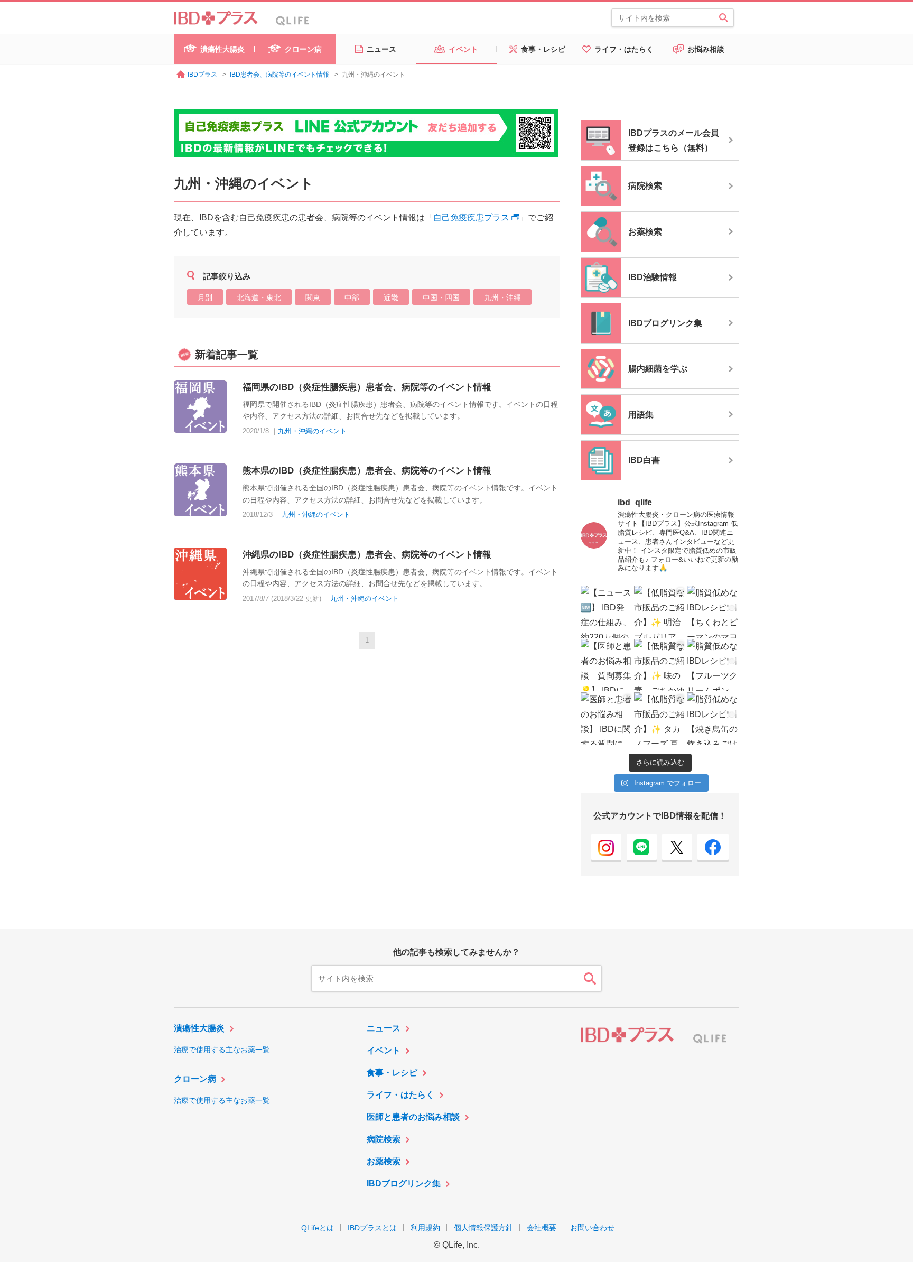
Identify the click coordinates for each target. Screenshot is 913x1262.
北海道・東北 (259, 297)
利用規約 (425, 1227)
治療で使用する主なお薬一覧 (222, 1049)
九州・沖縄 (502, 297)
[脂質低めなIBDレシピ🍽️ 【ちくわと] (713, 612)
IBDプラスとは (372, 1227)
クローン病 (195, 1078)
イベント (383, 1050)
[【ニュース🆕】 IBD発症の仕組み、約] (607, 612)
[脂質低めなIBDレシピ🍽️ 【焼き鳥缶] (713, 718)
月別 (205, 297)
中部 (351, 297)
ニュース (383, 1028)
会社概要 (541, 1227)
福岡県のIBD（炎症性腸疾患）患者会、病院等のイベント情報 (367, 387)
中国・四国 (441, 297)
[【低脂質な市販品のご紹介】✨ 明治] (660, 612)
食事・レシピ (392, 1072)
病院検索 (383, 1139)
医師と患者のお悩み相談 (413, 1116)
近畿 (391, 297)
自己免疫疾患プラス (471, 217)
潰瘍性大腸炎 (199, 1028)
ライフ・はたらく (400, 1094)
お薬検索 (383, 1161)
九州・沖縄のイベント (312, 431)
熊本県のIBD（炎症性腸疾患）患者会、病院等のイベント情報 (367, 471)
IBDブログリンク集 (404, 1183)
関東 (312, 297)
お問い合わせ (592, 1227)
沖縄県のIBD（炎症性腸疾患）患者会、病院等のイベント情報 (367, 555)
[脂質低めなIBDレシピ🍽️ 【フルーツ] (713, 665)
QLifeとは (317, 1227)
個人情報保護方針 (483, 1227)
